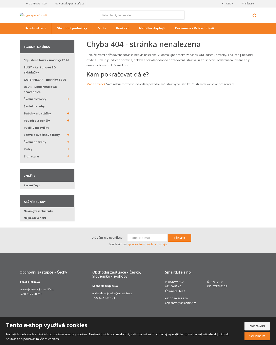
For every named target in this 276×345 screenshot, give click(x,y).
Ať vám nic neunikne (107, 237)
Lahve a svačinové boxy (42, 135)
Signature (31, 156)
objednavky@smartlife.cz (180, 303)
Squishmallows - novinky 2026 (46, 60)
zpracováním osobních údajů (147, 244)
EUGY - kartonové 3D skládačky (40, 69)
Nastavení (257, 326)
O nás (101, 28)
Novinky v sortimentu (38, 211)
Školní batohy (34, 106)
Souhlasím (257, 336)
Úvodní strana (35, 28)
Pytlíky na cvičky (36, 128)
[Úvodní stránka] (33, 15)
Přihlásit (179, 238)
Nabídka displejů (152, 28)
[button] (219, 3)
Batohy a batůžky (37, 113)
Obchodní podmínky (72, 28)
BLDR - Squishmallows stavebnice (40, 89)
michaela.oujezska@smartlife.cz (112, 293)
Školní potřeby (35, 142)
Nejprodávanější (35, 218)
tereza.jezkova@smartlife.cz (37, 289)
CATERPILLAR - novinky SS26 (45, 80)
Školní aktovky (35, 99)
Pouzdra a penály (37, 120)
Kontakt (122, 28)
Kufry (28, 149)
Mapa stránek (95, 84)
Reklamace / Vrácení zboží (194, 28)
